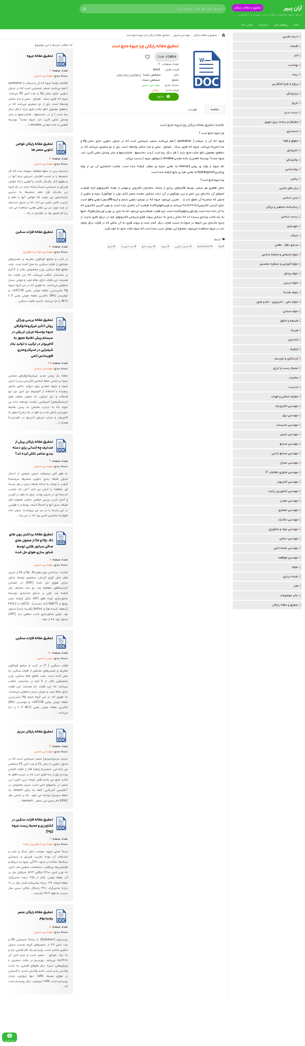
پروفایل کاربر (281, 25)
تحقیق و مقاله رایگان (285, 605)
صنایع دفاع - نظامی (286, 245)
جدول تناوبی (182, 246)
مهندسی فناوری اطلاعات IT (282, 472)
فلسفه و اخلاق (289, 321)
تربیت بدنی (291, 112)
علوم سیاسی (290, 311)
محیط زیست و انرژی (285, 368)
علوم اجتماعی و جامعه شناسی (280, 255)
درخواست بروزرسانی (129, 75)
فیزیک (294, 330)
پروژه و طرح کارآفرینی (285, 84)
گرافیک (294, 349)
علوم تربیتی (291, 283)
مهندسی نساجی (288, 539)
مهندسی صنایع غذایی (285, 453)
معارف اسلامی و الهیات (284, 397)
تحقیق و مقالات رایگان (247, 8)
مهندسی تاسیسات (287, 425)
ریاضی (294, 179)
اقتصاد (294, 46)
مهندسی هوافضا (288, 558)
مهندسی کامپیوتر (287, 482)
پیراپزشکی (292, 93)
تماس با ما (247, 25)
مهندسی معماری (288, 510)
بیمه (295, 75)
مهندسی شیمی (289, 434)
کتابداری (293, 340)
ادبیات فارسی (290, 37)
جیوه (164, 246)
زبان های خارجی (288, 188)
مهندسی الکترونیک (286, 406)
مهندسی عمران (289, 463)
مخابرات (293, 378)
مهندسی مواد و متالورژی (283, 529)
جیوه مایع (147, 246)
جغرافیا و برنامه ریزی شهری (281, 122)
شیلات (294, 235)
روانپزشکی (292, 160)
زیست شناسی (289, 217)
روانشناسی (291, 169)
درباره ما (263, 25)
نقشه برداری (290, 577)
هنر (296, 586)
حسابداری (292, 131)
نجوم (295, 567)
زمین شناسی (290, 198)
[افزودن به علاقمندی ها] (147, 57)
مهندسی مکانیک (288, 520)
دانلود (160, 97)
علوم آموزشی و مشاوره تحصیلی (279, 264)
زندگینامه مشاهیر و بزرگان (282, 207)
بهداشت (293, 65)
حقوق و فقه (290, 141)
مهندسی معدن (289, 501)
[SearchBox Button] (84, 8)
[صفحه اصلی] (223, 35)
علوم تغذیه (290, 292)
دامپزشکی (292, 150)
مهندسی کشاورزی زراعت (283, 491)
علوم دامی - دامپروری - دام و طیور (277, 302)
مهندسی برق (290, 415)
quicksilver (203, 246)
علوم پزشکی (291, 273)
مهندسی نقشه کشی (286, 548)
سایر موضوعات (289, 595)
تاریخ (295, 103)
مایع (110, 246)
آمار (296, 55)
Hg (220, 246)
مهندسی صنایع (289, 444)
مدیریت (293, 387)
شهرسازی (292, 226)
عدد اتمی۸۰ (127, 246)
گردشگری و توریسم (286, 359)
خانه (296, 25)
